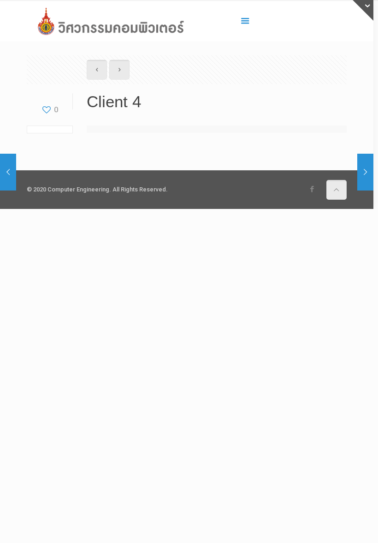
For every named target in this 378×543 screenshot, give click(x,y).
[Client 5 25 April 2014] (365, 172)
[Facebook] (312, 189)
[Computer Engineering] (110, 20)
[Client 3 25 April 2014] (8, 172)
